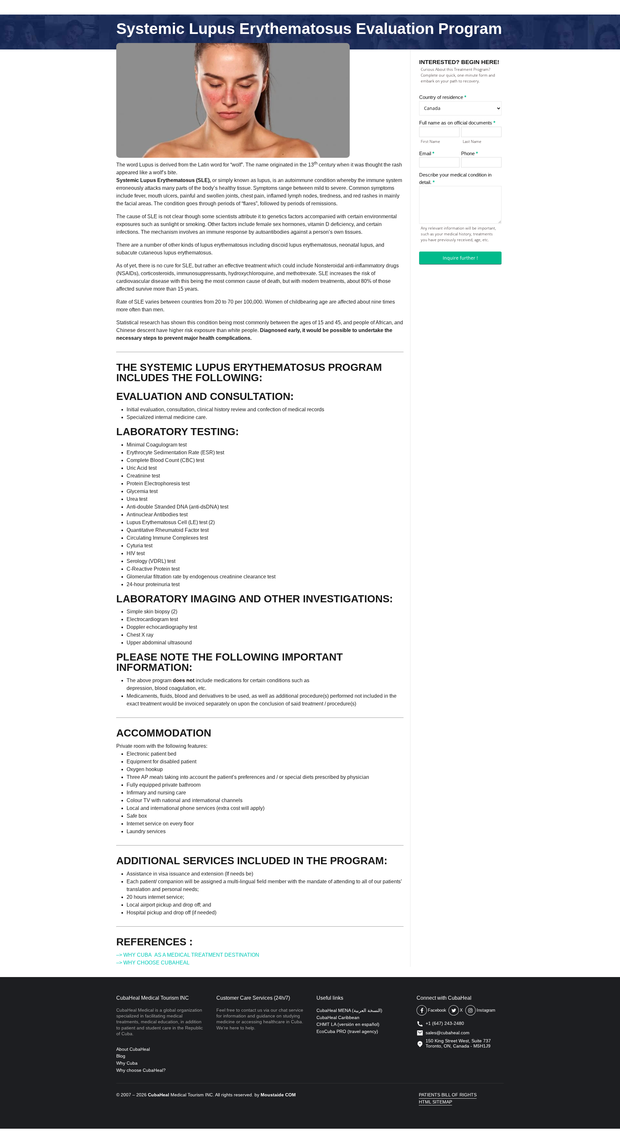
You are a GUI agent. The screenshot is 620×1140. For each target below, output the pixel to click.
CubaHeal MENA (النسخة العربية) (349, 1010)
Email (426, 153)
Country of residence (442, 97)
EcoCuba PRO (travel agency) (347, 1031)
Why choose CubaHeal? (141, 1070)
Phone (469, 153)
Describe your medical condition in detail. (455, 178)
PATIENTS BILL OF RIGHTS (448, 1094)
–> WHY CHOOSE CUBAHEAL (153, 962)
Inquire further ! (460, 258)
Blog (120, 1056)
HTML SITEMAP (435, 1101)
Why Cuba (127, 1063)
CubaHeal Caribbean (337, 1017)
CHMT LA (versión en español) (347, 1024)
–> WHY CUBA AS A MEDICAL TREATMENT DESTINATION (187, 955)
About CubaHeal (133, 1049)
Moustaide (272, 1094)
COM (290, 1094)
